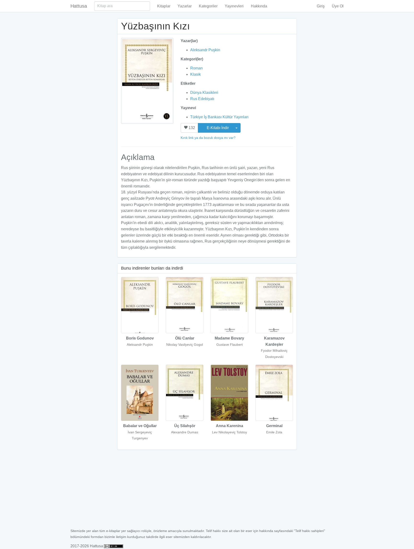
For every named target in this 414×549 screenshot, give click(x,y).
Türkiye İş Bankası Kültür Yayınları (219, 117)
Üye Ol (338, 6)
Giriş (321, 6)
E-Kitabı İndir (218, 128)
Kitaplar (163, 6)
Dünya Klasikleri (204, 93)
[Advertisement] (207, 491)
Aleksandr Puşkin (205, 50)
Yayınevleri (234, 6)
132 (191, 128)
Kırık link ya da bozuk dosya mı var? (208, 138)
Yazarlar (185, 6)
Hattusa (78, 6)
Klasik (195, 74)
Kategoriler (208, 6)
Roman (196, 68)
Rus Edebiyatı (202, 99)
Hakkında (259, 6)
